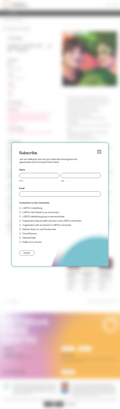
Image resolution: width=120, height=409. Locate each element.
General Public (29, 237)
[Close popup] (99, 151)
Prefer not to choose (31, 241)
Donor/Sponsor (29, 233)
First (21, 180)
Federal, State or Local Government (39, 229)
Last (62, 180)
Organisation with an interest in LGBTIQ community (46, 224)
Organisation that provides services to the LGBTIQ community (52, 220)
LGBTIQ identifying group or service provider (43, 216)
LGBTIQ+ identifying (32, 207)
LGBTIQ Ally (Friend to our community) (40, 212)
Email (21, 188)
